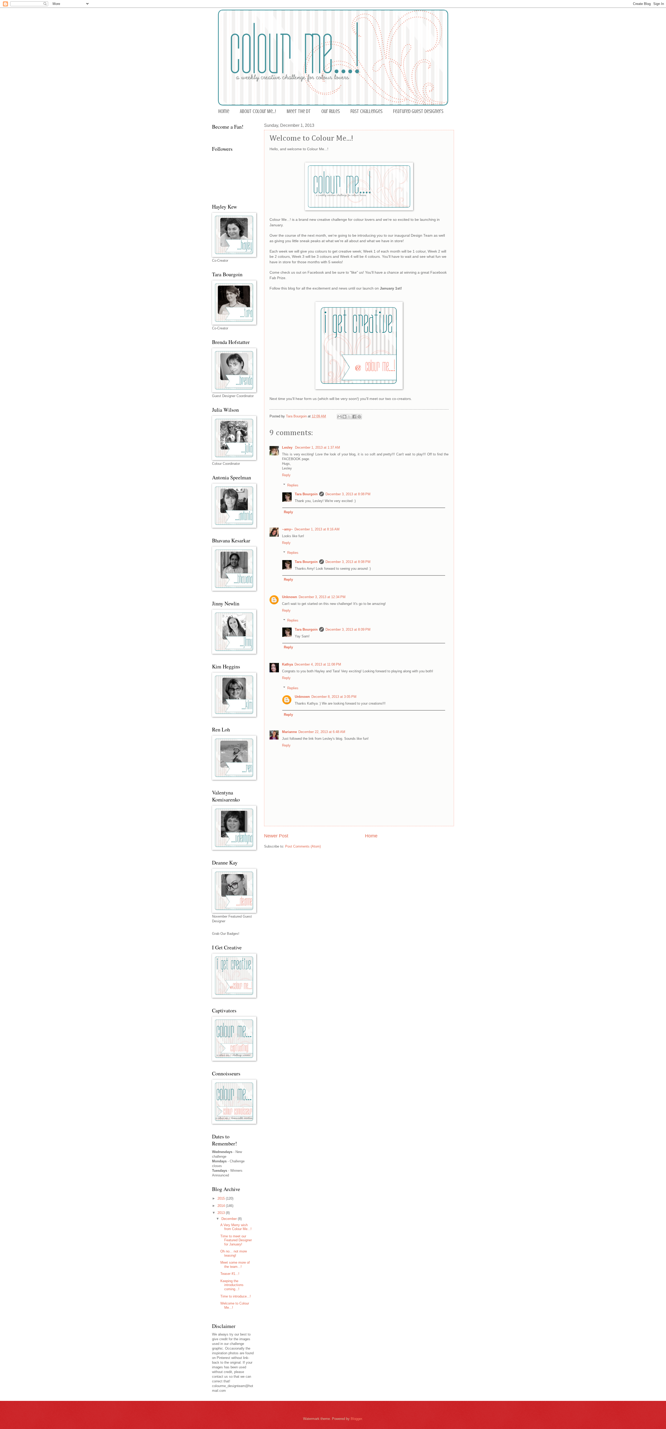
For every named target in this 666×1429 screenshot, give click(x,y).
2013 (221, 1213)
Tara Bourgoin (306, 494)
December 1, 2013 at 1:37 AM (317, 447)
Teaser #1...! (229, 1274)
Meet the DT (299, 111)
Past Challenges (366, 111)
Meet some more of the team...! (235, 1264)
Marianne (289, 732)
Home (223, 111)
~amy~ (287, 529)
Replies (292, 485)
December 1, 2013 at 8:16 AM (317, 529)
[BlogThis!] (344, 416)
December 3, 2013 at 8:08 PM (347, 494)
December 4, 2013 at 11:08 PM (317, 664)
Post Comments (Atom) (303, 846)
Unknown (289, 597)
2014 (221, 1206)
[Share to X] (349, 416)
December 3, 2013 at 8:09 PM (347, 629)
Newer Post (276, 835)
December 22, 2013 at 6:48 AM (321, 732)
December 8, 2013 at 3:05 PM (333, 697)
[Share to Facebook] (354, 416)
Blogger (356, 1419)
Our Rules (330, 111)
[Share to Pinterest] (359, 416)
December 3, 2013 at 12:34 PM (322, 597)
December (229, 1219)
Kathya (287, 664)
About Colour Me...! (258, 111)
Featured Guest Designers (418, 111)
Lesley (287, 447)
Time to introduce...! (235, 1296)
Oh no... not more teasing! (233, 1253)
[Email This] (339, 416)
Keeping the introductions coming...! (232, 1285)
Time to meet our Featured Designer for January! (236, 1240)
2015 (221, 1198)
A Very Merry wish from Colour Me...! (236, 1227)
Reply (286, 475)
